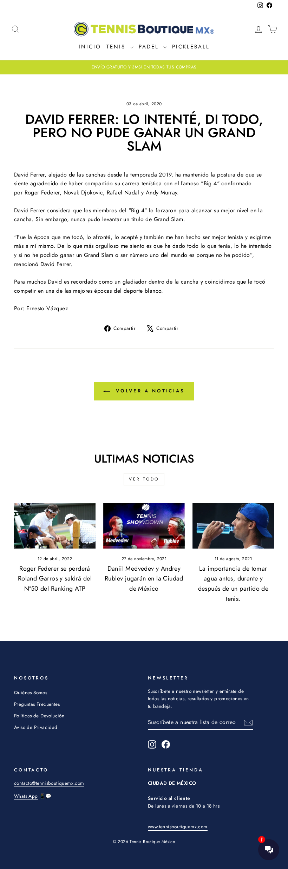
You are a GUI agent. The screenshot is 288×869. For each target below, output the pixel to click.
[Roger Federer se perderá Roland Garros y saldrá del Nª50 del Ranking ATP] (55, 526)
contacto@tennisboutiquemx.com (49, 783)
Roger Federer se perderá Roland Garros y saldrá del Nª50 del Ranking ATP (55, 578)
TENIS (117, 47)
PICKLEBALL (191, 47)
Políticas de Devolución (39, 715)
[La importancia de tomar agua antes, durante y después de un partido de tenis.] (233, 526)
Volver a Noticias (149, 390)
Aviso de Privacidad (36, 727)
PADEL (150, 47)
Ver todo (144, 479)
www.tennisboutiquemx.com (178, 826)
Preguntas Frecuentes (37, 704)
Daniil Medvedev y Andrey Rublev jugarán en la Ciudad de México (144, 578)
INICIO (90, 47)
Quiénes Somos (30, 692)
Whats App (26, 796)
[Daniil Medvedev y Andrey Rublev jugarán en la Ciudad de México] (144, 526)
